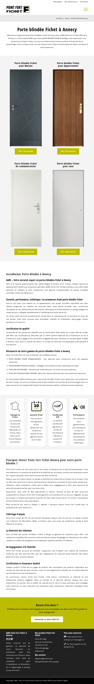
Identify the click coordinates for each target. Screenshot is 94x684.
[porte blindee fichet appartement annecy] (68, 108)
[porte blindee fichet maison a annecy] (26, 108)
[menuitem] (57, 1)
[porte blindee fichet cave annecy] (68, 208)
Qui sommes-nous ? (71, 2)
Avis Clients (84, 2)
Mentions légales (62, 680)
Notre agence (57, 2)
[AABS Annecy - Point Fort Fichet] (18, 9)
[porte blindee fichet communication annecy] (26, 208)
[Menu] (84, 9)
